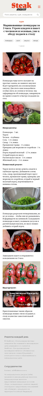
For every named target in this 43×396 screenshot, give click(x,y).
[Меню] (39, 7)
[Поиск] (38, 15)
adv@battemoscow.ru (19, 370)
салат (18, 41)
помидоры (8, 41)
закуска (26, 41)
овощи (35, 41)
